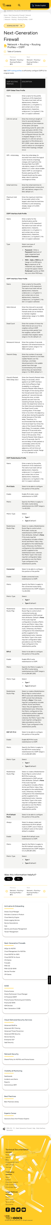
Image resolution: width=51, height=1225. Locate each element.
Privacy (8, 1197)
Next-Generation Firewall (16, 15)
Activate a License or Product (14, 914)
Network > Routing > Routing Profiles (16, 17)
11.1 (14, 1128)
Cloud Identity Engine (11, 917)
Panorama (10, 1130)
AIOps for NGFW (10, 948)
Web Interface (40, 1128)
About (8, 1177)
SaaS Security (8, 1042)
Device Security (9, 1037)
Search (8, 1157)
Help (33, 1128)
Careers (8, 1180)
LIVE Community (11, 1185)
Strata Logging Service (12, 920)
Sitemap (8, 1167)
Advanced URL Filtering (12, 1028)
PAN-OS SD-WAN (10, 968)
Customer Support (12, 1182)
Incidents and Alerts (11, 1079)
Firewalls (7, 963)
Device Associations (11, 923)
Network (28, 15)
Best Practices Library (11, 1102)
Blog (7, 1160)
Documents (9, 1204)
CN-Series (7, 960)
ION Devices (8, 1005)
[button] (49, 980)
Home (5, 15)
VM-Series (7, 974)
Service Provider (9, 971)
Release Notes (10, 1155)
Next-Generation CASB (12, 1008)
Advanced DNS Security (12, 1034)
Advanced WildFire (10, 1025)
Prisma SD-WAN (9, 1003)
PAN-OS (7, 966)
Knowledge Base (11, 1187)
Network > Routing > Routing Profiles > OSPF (19, 19)
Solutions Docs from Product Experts (16, 1119)
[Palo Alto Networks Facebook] (8, 1211)
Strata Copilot (40, 5)
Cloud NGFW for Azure (12, 957)
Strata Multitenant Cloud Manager (15, 994)
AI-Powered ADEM (10, 997)
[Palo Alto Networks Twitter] (18, 1211)
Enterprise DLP (9, 1039)
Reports (7, 1082)
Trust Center (10, 1199)
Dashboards (8, 1076)
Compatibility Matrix (12, 1162)
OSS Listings (10, 1165)
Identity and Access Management (15, 929)
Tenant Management (11, 932)
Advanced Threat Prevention (14, 1031)
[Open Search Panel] (19, 5)
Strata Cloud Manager (11, 912)
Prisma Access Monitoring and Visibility (17, 1000)
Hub (5, 926)
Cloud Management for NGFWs (15, 951)
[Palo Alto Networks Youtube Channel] (24, 1211)
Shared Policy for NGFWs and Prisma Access (19, 1059)
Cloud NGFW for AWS (11, 954)
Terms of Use (10, 1202)
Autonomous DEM (10, 1085)
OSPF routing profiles (14, 71)
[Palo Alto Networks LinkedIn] (13, 1211)
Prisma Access (9, 991)
